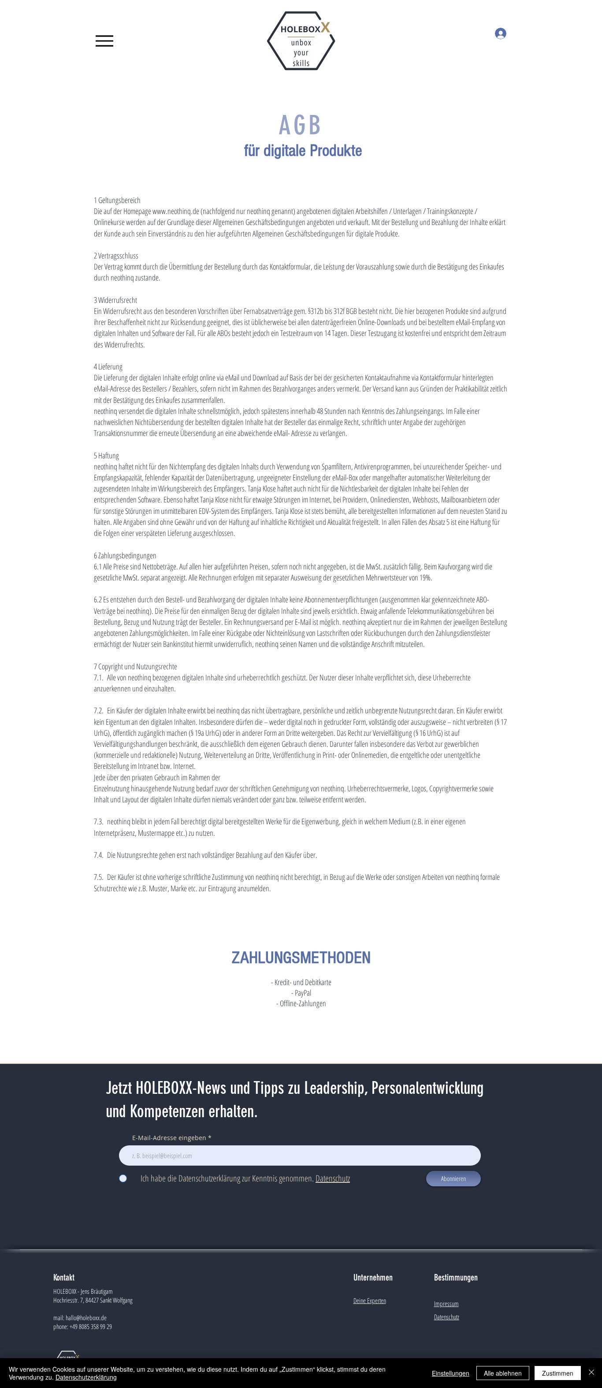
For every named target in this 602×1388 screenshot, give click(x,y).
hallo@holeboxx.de (86, 1317)
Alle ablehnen (503, 1373)
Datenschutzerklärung (86, 1377)
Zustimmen (557, 1373)
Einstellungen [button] (450, 1373)
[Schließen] (591, 1373)
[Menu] (104, 40)
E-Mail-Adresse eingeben (169, 1138)
